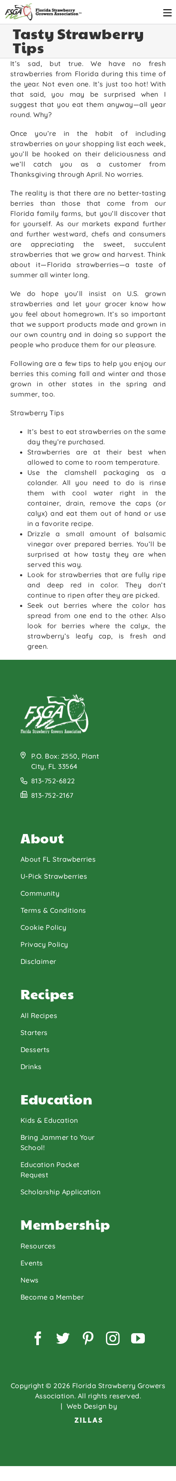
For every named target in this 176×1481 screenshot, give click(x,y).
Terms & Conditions (53, 910)
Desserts (35, 1049)
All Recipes (39, 1015)
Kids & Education (49, 1120)
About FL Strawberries (58, 859)
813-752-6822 (53, 780)
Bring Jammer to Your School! (58, 1142)
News (30, 1280)
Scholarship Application (60, 1192)
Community (40, 893)
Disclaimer (38, 961)
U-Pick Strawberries (54, 876)
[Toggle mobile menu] (167, 13)
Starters (34, 1032)
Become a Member (52, 1297)
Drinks (31, 1066)
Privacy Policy (44, 944)
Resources (38, 1246)
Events (32, 1263)
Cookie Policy (43, 927)
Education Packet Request (50, 1169)
